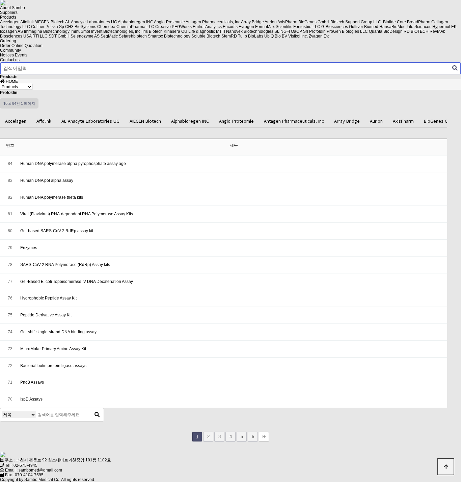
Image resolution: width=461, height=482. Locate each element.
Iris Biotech (152, 31)
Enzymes (28, 247)
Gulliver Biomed (363, 26)
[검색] (455, 68)
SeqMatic (109, 36)
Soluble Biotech (205, 36)
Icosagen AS (11, 31)
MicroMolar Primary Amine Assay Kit (53, 348)
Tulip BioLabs (250, 36)
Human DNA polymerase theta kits (51, 197)
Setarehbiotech (133, 36)
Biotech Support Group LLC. (356, 22)
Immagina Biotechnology (47, 31)
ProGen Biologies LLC (347, 31)
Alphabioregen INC (135, 22)
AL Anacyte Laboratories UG (91, 22)
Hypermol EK (444, 26)
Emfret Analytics (207, 26)
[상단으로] (445, 466)
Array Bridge (252, 22)
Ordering (8, 41)
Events (21, 55)
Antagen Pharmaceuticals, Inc (213, 22)
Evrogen (246, 26)
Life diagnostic (201, 31)
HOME (11, 81)
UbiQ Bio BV (275, 36)
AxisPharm (287, 22)
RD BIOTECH (416, 31)
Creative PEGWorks (173, 26)
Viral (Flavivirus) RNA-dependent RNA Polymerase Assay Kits (76, 214)
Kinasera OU (175, 31)
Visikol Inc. (298, 36)
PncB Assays (32, 382)
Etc (326, 36)
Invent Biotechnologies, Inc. (116, 31)
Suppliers (9, 12)
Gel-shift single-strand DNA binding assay (58, 332)
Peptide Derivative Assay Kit (46, 315)
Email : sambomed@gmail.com (33, 470)
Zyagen (316, 36)
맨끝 (264, 437)
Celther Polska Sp (47, 26)
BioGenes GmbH (313, 22)
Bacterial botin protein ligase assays (53, 365)
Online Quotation (27, 45)
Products (8, 17)
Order (5, 45)
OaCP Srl (299, 31)
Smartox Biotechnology (169, 36)
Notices (7, 55)
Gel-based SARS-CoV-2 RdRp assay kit (56, 230)
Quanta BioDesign (386, 31)
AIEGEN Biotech (49, 22)
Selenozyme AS (85, 36)
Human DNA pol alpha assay (46, 180)
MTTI (220, 31)
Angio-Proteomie (169, 22)
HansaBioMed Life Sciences (405, 26)
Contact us (10, 59)
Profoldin (317, 31)
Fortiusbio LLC (306, 26)
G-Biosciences (334, 26)
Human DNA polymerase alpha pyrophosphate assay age (73, 163)
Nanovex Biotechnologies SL (252, 31)
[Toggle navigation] (7, 2)
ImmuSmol (80, 31)
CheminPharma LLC (135, 26)
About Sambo (12, 7)
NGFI (285, 31)
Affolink (27, 22)
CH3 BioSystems (80, 26)
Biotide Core (394, 22)
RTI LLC (40, 36)
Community (10, 50)
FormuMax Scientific (273, 26)
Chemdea (106, 26)
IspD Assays (31, 399)
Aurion (271, 22)
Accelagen (10, 22)
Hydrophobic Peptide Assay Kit (48, 298)
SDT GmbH (59, 36)
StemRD (229, 36)
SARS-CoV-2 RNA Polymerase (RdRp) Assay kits (65, 264)
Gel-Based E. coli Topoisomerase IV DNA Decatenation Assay (76, 281)
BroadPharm (418, 22)
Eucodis (230, 26)
